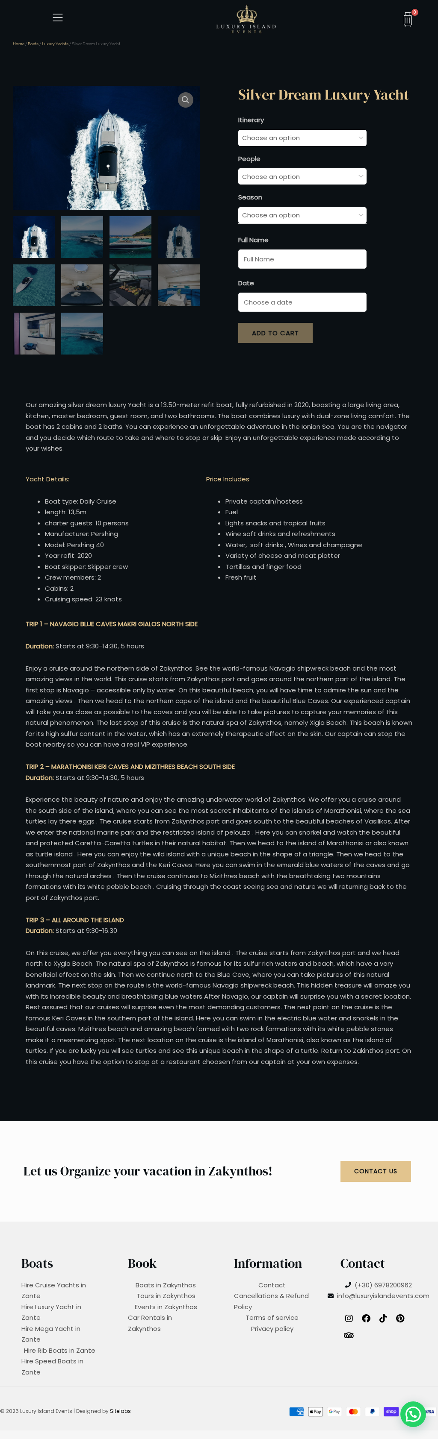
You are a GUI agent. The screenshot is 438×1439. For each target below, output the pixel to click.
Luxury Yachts (55, 43)
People (249, 158)
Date (246, 282)
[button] (185, 100)
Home (18, 43)
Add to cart (275, 332)
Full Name (253, 239)
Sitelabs (120, 1411)
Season (250, 197)
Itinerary (251, 119)
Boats (33, 43)
